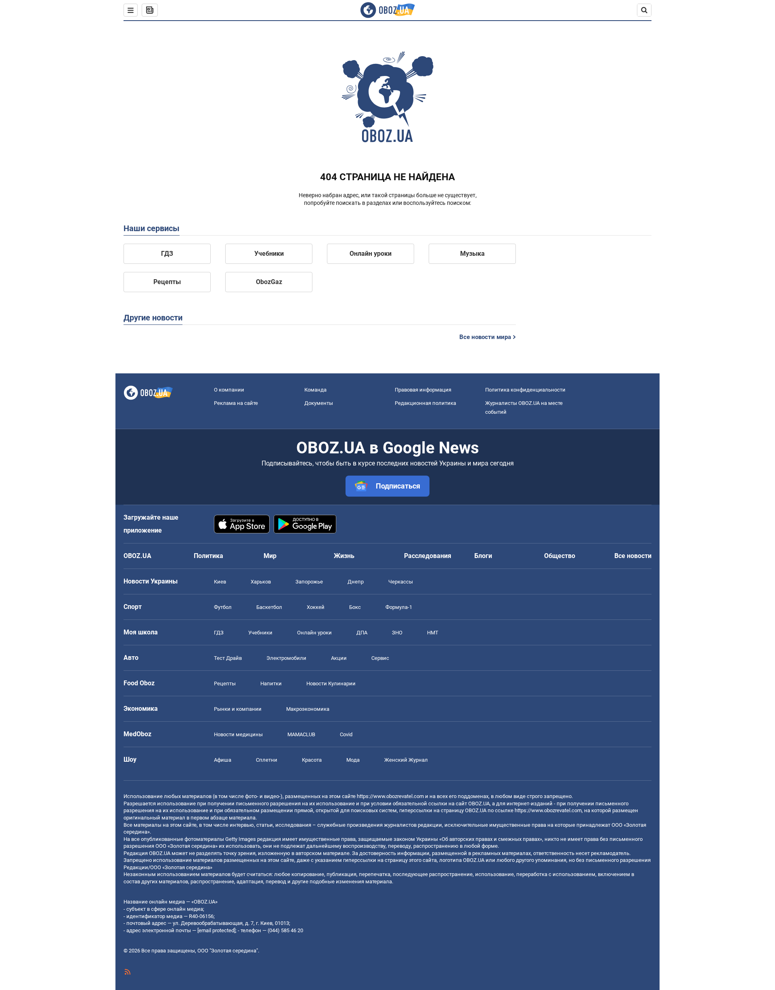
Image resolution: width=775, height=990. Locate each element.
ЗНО (397, 633)
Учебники (269, 253)
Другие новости (153, 317)
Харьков (261, 582)
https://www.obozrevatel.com (390, 796)
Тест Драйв (228, 658)
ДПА (361, 633)
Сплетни (266, 760)
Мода (353, 760)
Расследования (427, 556)
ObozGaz (269, 282)
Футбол (223, 607)
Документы (318, 403)
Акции (339, 658)
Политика (208, 556)
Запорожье (309, 582)
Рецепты (167, 282)
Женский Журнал (406, 760)
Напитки (271, 683)
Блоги (483, 556)
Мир (270, 556)
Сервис (380, 658)
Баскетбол (269, 607)
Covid (346, 734)
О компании (229, 390)
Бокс (355, 607)
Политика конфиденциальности (525, 390)
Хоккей (316, 607)
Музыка (472, 253)
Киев (220, 582)
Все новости (632, 556)
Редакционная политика (425, 403)
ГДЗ (167, 253)
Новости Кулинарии (331, 683)
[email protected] (216, 930)
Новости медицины (238, 734)
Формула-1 (398, 607)
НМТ (432, 633)
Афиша (222, 760)
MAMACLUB (301, 734)
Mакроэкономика (307, 709)
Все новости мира (485, 337)
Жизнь (344, 556)
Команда (315, 390)
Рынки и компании (238, 709)
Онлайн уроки (371, 253)
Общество (559, 556)
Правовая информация (423, 390)
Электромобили (286, 658)
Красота (312, 760)
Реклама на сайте (236, 403)
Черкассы (400, 582)
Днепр (356, 582)
